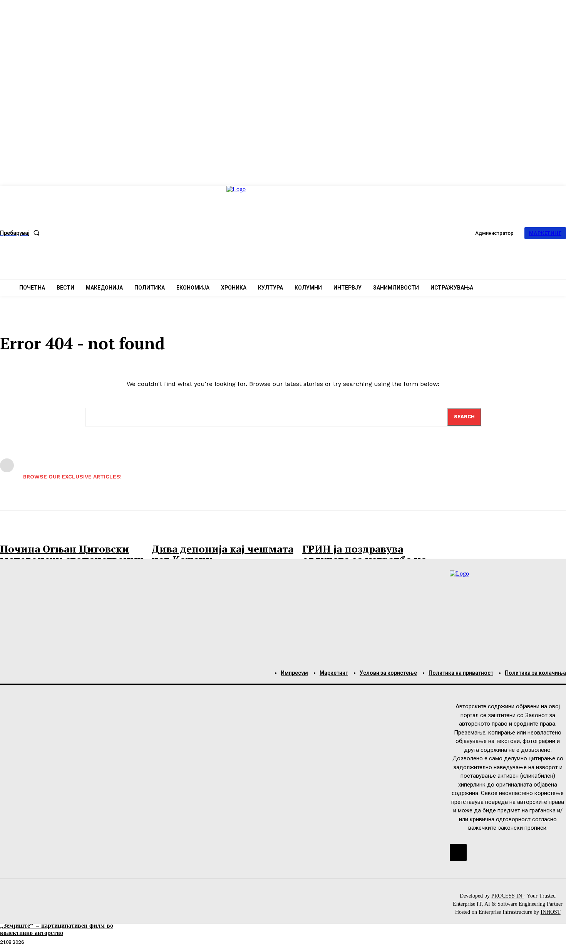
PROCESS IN (507, 896)
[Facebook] (458, 852)
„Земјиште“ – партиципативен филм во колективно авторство (56, 929)
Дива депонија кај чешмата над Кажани (222, 554)
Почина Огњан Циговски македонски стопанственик (71, 554)
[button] (21, 233)
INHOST (551, 912)
